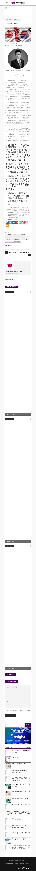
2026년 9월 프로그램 (17, 757)
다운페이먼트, (10, 414)
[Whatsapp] (20, 222)
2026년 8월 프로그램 (17, 819)
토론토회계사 (17, 241)
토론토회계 (9, 241)
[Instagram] (23, 222)
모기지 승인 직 (10, 668)
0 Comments (9, 45)
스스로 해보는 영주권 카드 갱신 (20, 798)
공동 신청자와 (10, 541)
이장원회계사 (16, 19)
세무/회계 (9, 19)
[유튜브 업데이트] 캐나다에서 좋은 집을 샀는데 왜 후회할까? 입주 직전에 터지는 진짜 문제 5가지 (21, 847)
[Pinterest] (16, 222)
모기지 (15, 234)
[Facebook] (7, 222)
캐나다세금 (25, 237)
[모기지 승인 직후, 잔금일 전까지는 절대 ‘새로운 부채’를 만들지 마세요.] (18, 607)
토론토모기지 (24, 239)
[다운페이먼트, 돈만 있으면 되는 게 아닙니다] (18, 353)
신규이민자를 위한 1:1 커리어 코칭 (21, 804)
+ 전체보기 (27, 747)
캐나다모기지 (17, 237)
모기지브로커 (22, 234)
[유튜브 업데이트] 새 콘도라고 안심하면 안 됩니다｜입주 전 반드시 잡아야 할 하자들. (21, 778)
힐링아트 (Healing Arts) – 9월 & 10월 (21, 791)
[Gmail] (26, 222)
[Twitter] (10, 222)
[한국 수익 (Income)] (9, 265)
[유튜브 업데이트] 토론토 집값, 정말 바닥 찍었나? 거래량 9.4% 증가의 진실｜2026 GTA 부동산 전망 (18, 813)
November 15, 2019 (11, 43)
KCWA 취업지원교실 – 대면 (19, 764)
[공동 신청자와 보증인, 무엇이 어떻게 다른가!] (18, 480)
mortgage (9, 234)
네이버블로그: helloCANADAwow (16, 860)
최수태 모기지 (9, 292)
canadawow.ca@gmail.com (23, 43)
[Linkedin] (13, 222)
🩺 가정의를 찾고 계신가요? (19, 839)
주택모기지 (9, 237)
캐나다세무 (9, 239)
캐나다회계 (16, 239)
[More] (7, 225)
